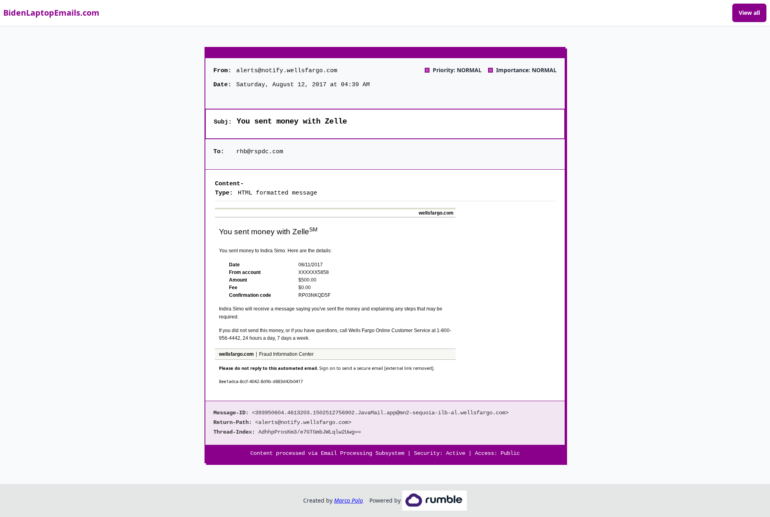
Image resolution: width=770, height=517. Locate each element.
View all (749, 12)
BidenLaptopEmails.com (51, 12)
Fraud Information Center (286, 354)
